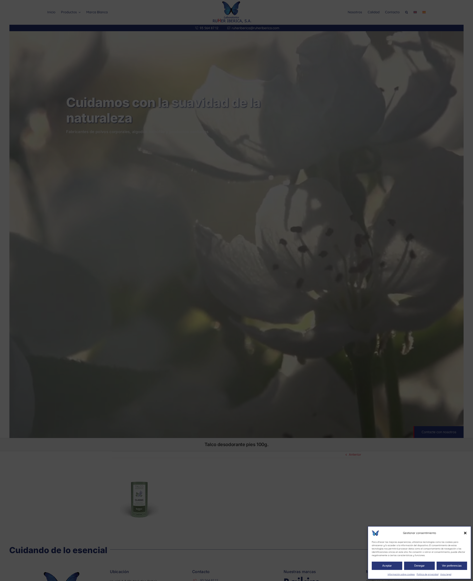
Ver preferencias (452, 565)
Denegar (419, 565)
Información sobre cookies (401, 574)
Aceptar (387, 565)
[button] (465, 533)
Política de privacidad (427, 574)
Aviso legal (445, 574)
